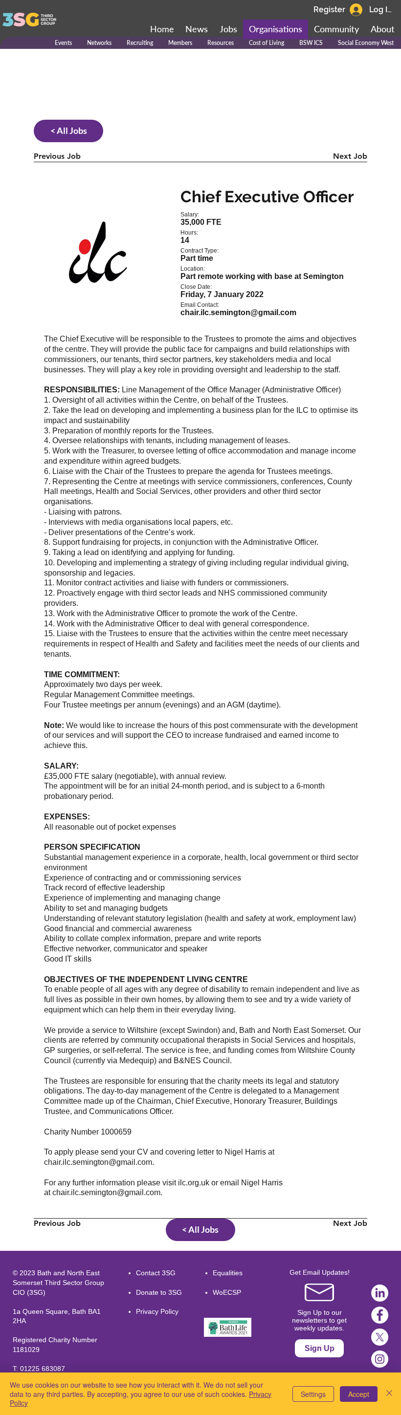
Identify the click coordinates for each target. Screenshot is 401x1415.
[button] (336, 29)
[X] (379, 1337)
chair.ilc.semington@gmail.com (98, 1162)
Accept (358, 1394)
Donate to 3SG (159, 1292)
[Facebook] (379, 1315)
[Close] (389, 1393)
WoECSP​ (227, 1292)
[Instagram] (379, 1359)
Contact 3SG (156, 1273)
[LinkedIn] (379, 1293)
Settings (313, 1394)
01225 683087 (42, 1368)
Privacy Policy (157, 1311)
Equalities (228, 1273)
